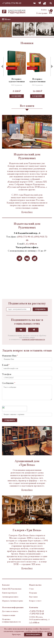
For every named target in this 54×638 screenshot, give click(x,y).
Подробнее (27, 212)
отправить (40, 309)
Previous (3, 66)
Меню (7, 19)
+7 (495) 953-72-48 (36, 614)
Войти (44, 10)
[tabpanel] (27, 29)
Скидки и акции (8, 615)
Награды (33, 593)
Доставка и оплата (10, 611)
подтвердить (33, 634)
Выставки (33, 597)
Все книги (27, 106)
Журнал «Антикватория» (12, 601)
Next (50, 66)
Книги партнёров (9, 593)
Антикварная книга (10, 597)
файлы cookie (32, 629)
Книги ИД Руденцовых (11, 589)
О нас (31, 589)
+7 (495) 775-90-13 (11, 3)
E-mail (5, 365)
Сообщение (8, 383)
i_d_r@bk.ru (30, 244)
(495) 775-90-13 (25, 237)
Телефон (6, 374)
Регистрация (41, 13)
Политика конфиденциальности (11, 620)
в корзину (17, 96)
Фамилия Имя (9, 356)
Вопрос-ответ (35, 601)
